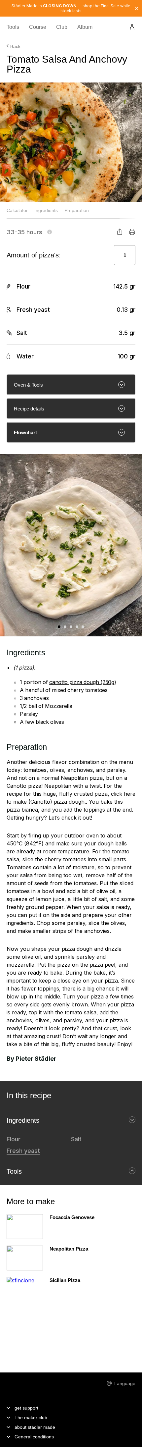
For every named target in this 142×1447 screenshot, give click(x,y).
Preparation (76, 210)
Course (37, 27)
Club (61, 27)
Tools (13, 27)
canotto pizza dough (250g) (82, 682)
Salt (76, 1139)
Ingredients (46, 210)
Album (84, 27)
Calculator (17, 210)
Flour (13, 1139)
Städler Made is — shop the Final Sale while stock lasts (71, 8)
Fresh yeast (23, 1150)
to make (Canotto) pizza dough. (46, 801)
